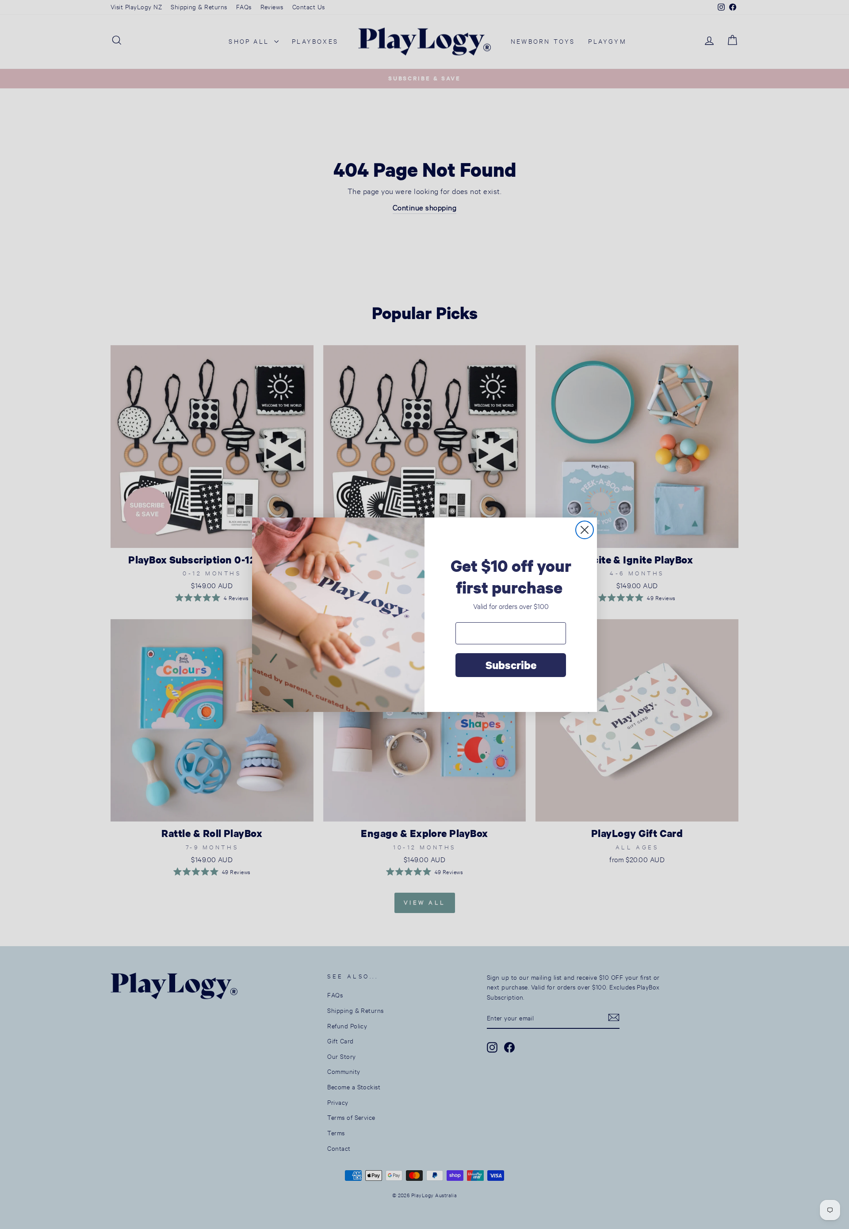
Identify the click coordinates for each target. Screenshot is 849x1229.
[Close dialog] (584, 530)
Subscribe (511, 665)
